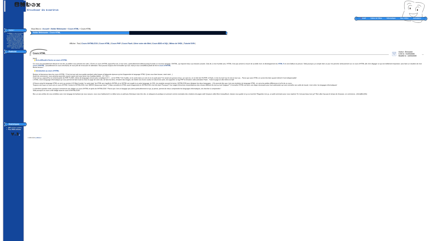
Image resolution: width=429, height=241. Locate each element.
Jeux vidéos (404, 18)
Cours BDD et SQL (160, 43)
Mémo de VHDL (176, 43)
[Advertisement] (15, 87)
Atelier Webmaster (58, 29)
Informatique (391, 18)
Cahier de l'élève (376, 18)
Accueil (45, 29)
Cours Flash (127, 43)
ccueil (363, 18)
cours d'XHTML (38, 65)
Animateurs (417, 18)
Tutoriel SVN (189, 43)
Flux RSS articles (14, 129)
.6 (19, 135)
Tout (78, 43)
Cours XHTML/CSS (90, 43)
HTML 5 (281, 64)
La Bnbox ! (38, 137)
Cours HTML (73, 29)
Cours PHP (116, 43)
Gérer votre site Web (142, 43)
